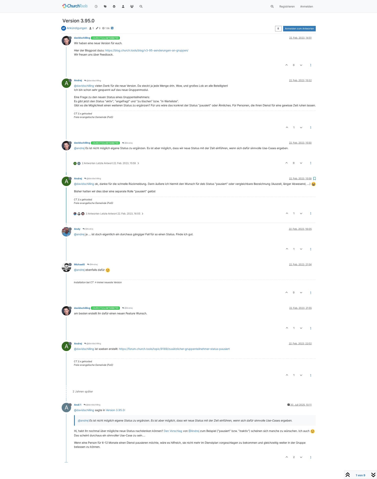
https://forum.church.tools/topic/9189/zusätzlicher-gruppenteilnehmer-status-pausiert (174, 348)
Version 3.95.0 (115, 410)
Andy (77, 228)
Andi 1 (77, 404)
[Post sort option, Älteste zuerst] (278, 28)
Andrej (78, 80)
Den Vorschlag (173, 430)
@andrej (79, 148)
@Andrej (128, 143)
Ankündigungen (77, 28)
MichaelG (79, 264)
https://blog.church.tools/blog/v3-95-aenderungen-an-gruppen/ (146, 50)
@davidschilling (93, 80)
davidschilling (82, 37)
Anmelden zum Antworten (299, 28)
